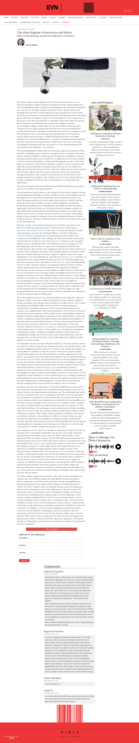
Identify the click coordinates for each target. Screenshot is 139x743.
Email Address (23, 538)
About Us (55, 22)
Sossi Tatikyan (106, 349)
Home (6, 17)
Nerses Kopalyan (32, 45)
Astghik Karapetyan (106, 409)
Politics (53, 17)
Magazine (24, 17)
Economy (62, 17)
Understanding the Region (30, 22)
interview (30, 359)
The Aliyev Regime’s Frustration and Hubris (44, 32)
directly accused (68, 257)
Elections (34, 17)
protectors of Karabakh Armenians (31, 230)
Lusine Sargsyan (106, 244)
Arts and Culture (115, 17)
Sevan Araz (106, 139)
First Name (22, 545)
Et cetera (102, 17)
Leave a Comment (51, 529)
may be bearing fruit (48, 327)
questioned (60, 451)
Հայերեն (46, 22)
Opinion (44, 17)
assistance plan (38, 443)
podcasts (14, 17)
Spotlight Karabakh (75, 17)
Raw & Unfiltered (10, 22)
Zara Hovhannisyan (106, 291)
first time (60, 262)
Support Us (66, 22)
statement (21, 236)
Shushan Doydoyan (106, 191)
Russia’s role (50, 367)
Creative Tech (91, 17)
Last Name (22, 552)
